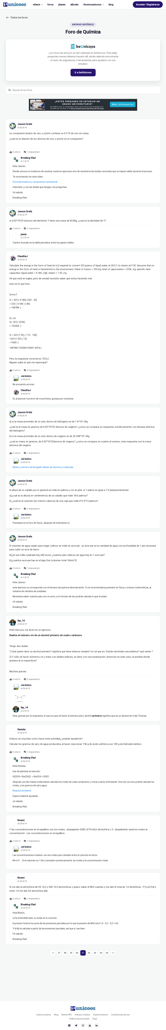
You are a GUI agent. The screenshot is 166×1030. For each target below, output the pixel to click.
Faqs (94, 1018)
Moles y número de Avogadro (28, 467)
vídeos (36, 4)
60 (77, 953)
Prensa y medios (82, 1014)
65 (107, 953)
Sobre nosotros (43, 1014)
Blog (56, 1014)
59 (71, 953)
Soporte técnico (100, 1014)
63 (95, 953)
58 (65, 953)
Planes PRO (66, 1014)
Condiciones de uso (120, 1014)
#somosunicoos (92, 4)
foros (50, 4)
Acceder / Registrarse (148, 4)
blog (111, 4)
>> (113, 953)
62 (89, 953)
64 (101, 953)
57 (59, 953)
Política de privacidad (79, 1018)
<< (53, 953)
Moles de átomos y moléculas (58, 467)
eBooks (74, 4)
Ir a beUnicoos (83, 72)
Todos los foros (17, 17)
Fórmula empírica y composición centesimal (35, 182)
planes (61, 4)
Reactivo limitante (22, 790)
